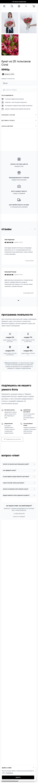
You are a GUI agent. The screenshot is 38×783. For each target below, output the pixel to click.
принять (18, 777)
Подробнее (9, 773)
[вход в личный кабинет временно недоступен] (26, 6)
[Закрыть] (33, 767)
